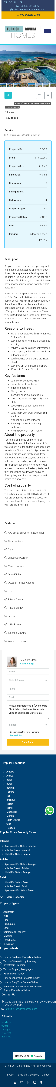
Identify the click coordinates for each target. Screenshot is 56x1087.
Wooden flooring (17, 641)
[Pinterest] (41, 1082)
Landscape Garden (18, 557)
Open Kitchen (15, 574)
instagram (6, 1029)
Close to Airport (16, 541)
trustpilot (6, 1036)
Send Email (28, 742)
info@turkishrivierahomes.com (21, 1009)
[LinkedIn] (28, 1082)
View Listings (26, 663)
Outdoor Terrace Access (21, 582)
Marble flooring (16, 566)
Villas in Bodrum (12, 107)
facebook (6, 1022)
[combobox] (28, 680)
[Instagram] (34, 1082)
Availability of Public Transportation (26, 532)
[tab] (8, 95)
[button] (28, 15)
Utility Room (14, 624)
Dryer (11, 549)
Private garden (15, 607)
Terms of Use (16, 735)
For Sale (18, 103)
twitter (4, 1025)
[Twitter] (21, 1082)
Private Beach (15, 599)
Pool (10, 591)
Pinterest (6, 1033)
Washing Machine (17, 632)
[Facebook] (15, 1082)
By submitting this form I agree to (24, 733)
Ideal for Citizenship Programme (37, 103)
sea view (12, 616)
